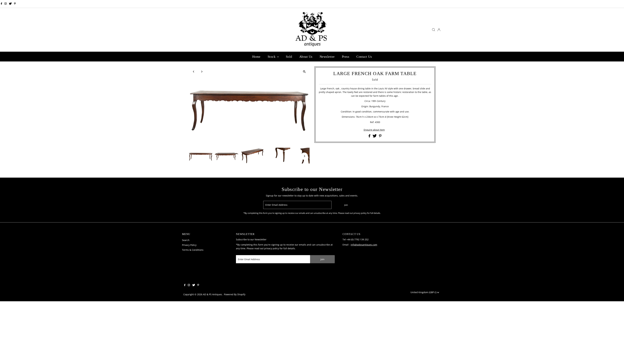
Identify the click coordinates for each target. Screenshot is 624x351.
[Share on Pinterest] (380, 136)
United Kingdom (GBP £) (423, 292)
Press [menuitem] (345, 56)
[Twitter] (10, 4)
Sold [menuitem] (289, 56)
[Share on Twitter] (375, 136)
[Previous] (193, 71)
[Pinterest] (15, 4)
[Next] (201, 71)
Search (185, 240)
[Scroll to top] (617, 344)
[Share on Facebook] (370, 136)
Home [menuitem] (256, 56)
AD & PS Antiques (212, 294)
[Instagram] (5, 4)
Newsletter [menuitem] (327, 56)
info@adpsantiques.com (364, 244)
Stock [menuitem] (272, 56)
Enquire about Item (374, 130)
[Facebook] (1, 4)
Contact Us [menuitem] (364, 56)
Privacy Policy (189, 245)
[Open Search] (433, 29)
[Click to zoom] (304, 71)
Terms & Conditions (192, 249)
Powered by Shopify (234, 294)
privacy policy (271, 248)
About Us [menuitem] (305, 56)
